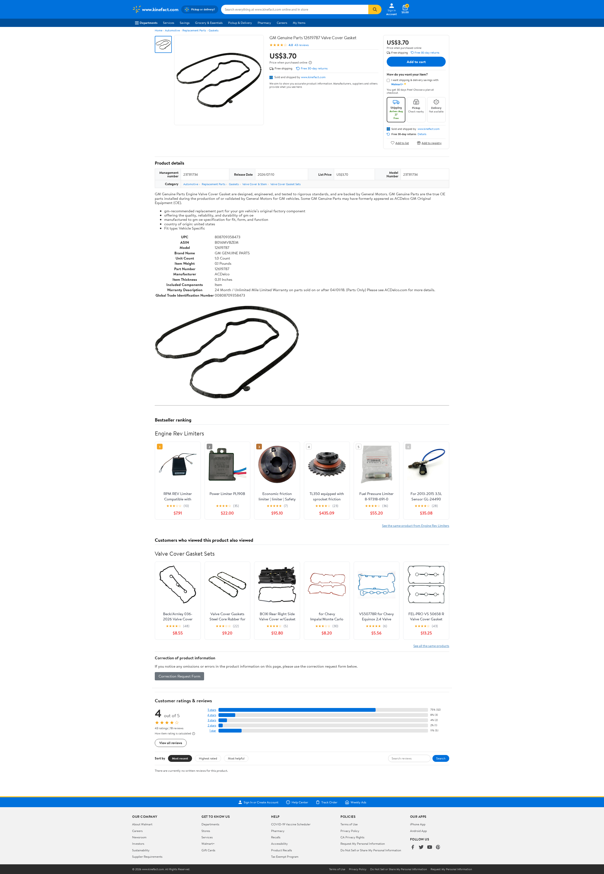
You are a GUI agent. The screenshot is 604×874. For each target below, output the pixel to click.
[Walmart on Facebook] (412, 847)
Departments (148, 23)
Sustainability (141, 850)
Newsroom (139, 837)
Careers (282, 23)
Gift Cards (208, 850)
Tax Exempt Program (284, 856)
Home (158, 30)
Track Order (329, 802)
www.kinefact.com (313, 77)
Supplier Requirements (147, 856)
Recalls (275, 837)
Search (440, 758)
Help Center (300, 802)
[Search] (375, 9)
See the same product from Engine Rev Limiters (415, 525)
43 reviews (301, 45)
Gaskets (213, 30)
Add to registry (432, 143)
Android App (418, 831)
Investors (138, 843)
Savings (184, 23)
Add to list (402, 143)
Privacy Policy (349, 831)
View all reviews (170, 743)
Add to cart (416, 61)
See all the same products (431, 646)
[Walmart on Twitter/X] (421, 847)
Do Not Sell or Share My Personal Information (370, 850)
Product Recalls (281, 850)
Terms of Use (349, 824)
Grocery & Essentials (208, 23)
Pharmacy (264, 23)
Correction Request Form (179, 676)
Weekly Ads (358, 802)
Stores (205, 831)
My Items (299, 23)
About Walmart (142, 824)
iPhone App (417, 824)
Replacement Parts (194, 30)
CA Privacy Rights (352, 837)
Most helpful (236, 758)
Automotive (172, 30)
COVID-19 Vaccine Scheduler (290, 824)
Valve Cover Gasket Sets (285, 184)
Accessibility (279, 843)
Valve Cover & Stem (254, 184)
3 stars (212, 720)
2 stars (212, 725)
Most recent (180, 758)
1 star (213, 730)
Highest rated (208, 758)
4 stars (211, 715)
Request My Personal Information (362, 843)
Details (422, 134)
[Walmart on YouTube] (429, 847)
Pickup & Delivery (240, 23)
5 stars (212, 710)
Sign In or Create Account (261, 802)
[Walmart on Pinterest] (438, 847)
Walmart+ (208, 843)
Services (168, 23)
